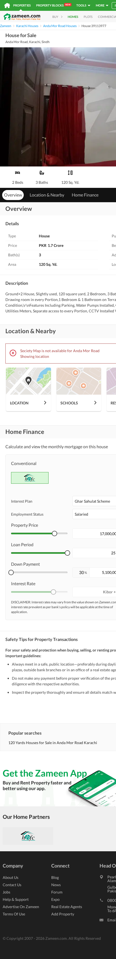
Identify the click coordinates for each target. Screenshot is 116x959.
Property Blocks (53, 5)
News (56, 884)
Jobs (6, 892)
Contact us (12, 884)
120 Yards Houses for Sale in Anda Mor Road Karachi (52, 742)
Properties (22, 5)
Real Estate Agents (66, 906)
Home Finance (85, 194)
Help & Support (16, 899)
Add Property (62, 914)
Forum (57, 892)
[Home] (7, 5)
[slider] (54, 533)
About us (10, 877)
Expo (55, 899)
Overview (13, 194)
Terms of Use (14, 914)
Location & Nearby (47, 194)
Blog (55, 877)
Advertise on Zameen (21, 906)
